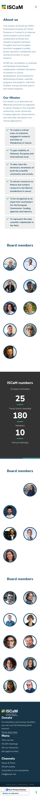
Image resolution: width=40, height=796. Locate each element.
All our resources (10, 747)
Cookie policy (22, 784)
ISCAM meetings (10, 743)
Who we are (7, 740)
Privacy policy (11, 784)
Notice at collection (11, 793)
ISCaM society (8, 766)
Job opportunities (10, 751)
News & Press (8, 762)
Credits (31, 784)
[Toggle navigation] (36, 7)
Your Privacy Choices (17, 790)
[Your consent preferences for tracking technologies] (36, 792)
